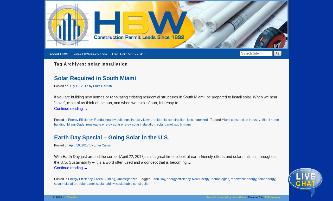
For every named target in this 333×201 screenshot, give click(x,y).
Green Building (104, 179)
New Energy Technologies (210, 179)
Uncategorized (197, 119)
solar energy (122, 124)
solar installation (143, 124)
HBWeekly (71, 197)
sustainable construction (133, 183)
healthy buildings (117, 119)
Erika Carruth (102, 86)
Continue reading (71, 109)
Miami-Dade (76, 124)
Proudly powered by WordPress (226, 197)
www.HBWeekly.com (90, 54)
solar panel (165, 124)
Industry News (141, 119)
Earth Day (158, 179)
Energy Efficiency (80, 119)
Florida (99, 119)
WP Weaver (272, 197)
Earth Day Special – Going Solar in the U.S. (111, 137)
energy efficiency (178, 179)
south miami (182, 124)
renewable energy (99, 124)
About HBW (58, 54)
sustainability (105, 183)
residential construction (169, 119)
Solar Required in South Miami (95, 78)
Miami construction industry (241, 119)
